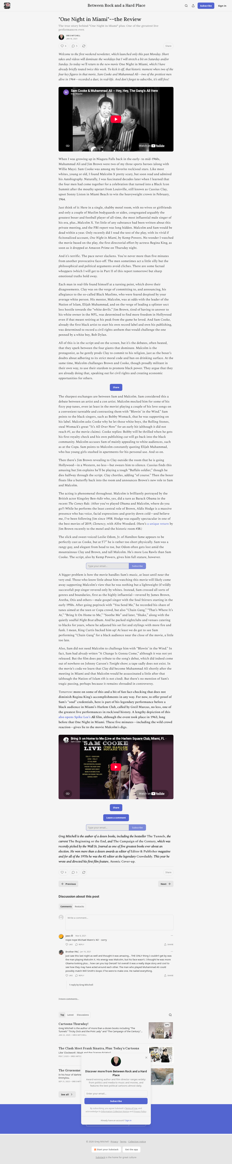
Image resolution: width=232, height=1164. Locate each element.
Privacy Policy (140, 1111)
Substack (100, 1157)
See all (65, 1094)
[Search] (186, 6)
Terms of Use (131, 1108)
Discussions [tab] (83, 1014)
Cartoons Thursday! (73, 1024)
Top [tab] (62, 1014)
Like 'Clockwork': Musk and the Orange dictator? (85, 1052)
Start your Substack (108, 1149)
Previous (70, 883)
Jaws (67, 935)
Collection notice (137, 1141)
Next (164, 883)
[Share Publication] (193, 6)
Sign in (222, 5)
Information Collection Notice (115, 1111)
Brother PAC (72, 951)
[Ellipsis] (171, 935)
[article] (116, 1031)
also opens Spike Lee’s (75, 717)
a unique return (158, 523)
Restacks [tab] (79, 906)
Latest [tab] (70, 1014)
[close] (146, 1057)
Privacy (114, 1141)
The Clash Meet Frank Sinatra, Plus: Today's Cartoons (99, 1048)
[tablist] (72, 906)
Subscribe (206, 5)
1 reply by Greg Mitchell (81, 984)
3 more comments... (69, 999)
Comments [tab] (66, 906)
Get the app (131, 1149)
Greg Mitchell (73, 35)
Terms (123, 1141)
